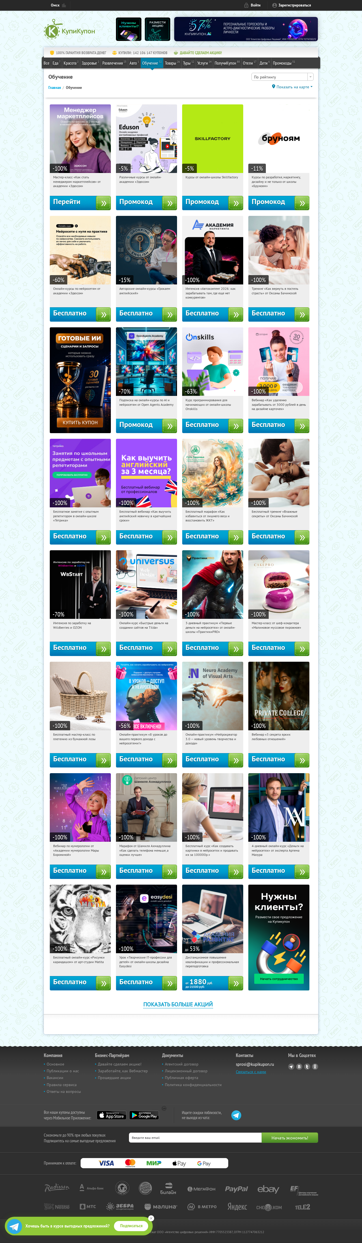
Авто (134, 63)
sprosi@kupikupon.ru (255, 1064)
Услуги (204, 63)
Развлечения (114, 63)
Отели (250, 63)
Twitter (307, 1067)
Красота (71, 63)
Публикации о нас (63, 1070)
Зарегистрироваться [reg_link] (295, 5)
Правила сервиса (62, 1084)
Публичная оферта (181, 1077)
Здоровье (90, 63)
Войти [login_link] (255, 5)
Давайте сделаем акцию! (119, 1064)
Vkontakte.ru (299, 1067)
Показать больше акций (178, 1004)
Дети (265, 63)
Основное (55, 1064)
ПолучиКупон (227, 63)
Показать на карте (293, 86)
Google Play (144, 1115)
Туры (188, 63)
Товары (172, 63)
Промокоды (284, 63)
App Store (111, 1115)
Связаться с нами (251, 1071)
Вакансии (55, 1077)
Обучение (152, 63)
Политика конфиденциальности (193, 1084)
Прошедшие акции (114, 1077)
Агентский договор (182, 1064)
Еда (57, 63)
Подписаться (131, 1225)
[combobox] (282, 77)
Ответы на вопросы (64, 1091)
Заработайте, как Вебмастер (123, 1070)
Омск (55, 5)
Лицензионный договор (186, 1070)
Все (46, 63)
